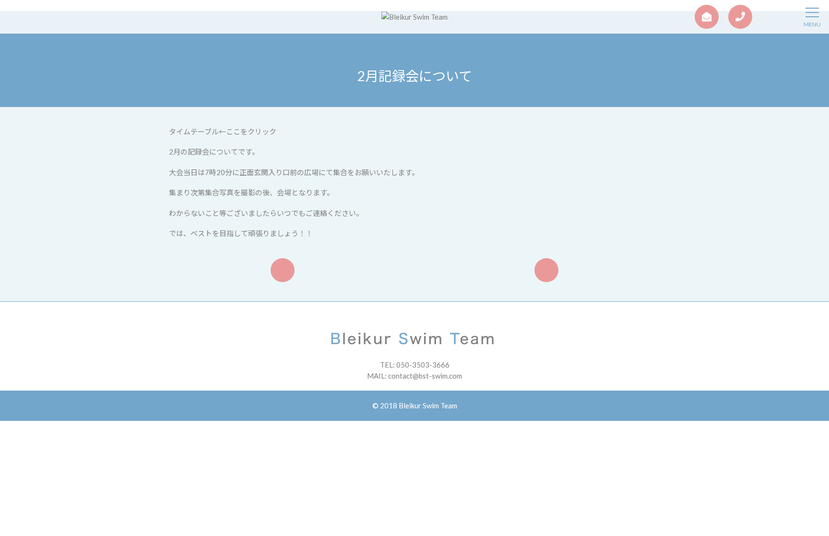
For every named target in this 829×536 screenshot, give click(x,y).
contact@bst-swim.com (425, 375)
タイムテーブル (194, 131)
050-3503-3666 (423, 364)
